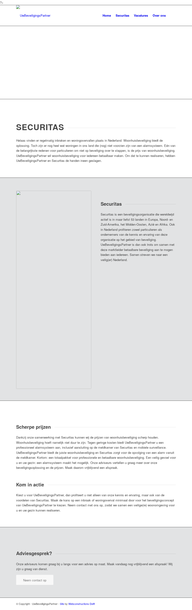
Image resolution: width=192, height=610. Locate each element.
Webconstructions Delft (81, 604)
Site (62, 604)
